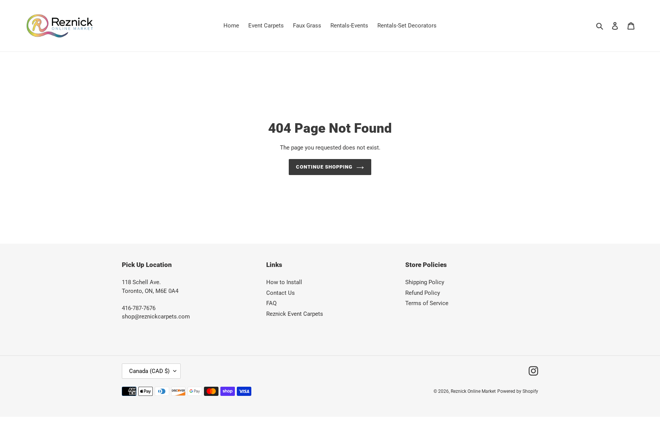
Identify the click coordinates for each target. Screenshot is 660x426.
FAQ (271, 303)
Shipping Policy (424, 282)
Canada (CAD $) (149, 371)
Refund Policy (422, 292)
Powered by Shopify (517, 391)
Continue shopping (324, 167)
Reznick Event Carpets (294, 313)
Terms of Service (426, 303)
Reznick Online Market (473, 391)
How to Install (284, 282)
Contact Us (280, 292)
